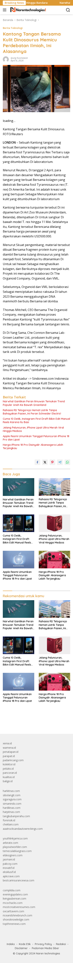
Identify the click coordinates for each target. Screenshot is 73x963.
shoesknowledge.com (16, 919)
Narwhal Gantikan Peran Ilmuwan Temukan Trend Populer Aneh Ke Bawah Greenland (34, 403)
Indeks (11, 944)
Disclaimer (21, 948)
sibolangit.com (11, 795)
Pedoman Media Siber (45, 948)
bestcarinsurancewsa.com (18, 880)
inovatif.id (8, 868)
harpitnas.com (11, 812)
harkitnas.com (11, 791)
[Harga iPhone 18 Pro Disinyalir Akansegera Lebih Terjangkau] (54, 559)
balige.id (8, 781)
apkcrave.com (11, 876)
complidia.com (11, 890)
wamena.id (9, 747)
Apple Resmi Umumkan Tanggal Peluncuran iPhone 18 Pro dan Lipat (36, 438)
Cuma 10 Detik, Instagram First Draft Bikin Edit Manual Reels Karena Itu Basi (36, 420)
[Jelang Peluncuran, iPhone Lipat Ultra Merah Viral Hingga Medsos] (54, 523)
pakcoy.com (10, 863)
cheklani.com (11, 824)
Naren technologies (48, 953)
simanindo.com (12, 803)
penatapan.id (10, 752)
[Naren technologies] (28, 10)
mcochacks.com (12, 903)
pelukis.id (8, 768)
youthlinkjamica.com (15, 838)
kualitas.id (9, 777)
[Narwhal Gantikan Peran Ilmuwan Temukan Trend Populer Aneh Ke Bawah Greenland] (18, 487)
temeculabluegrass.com (17, 851)
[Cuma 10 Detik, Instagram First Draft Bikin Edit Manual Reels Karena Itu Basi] (18, 523)
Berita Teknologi (13, 28)
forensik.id (9, 820)
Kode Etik (25, 944)
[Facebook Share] (37, 462)
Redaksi (61, 944)
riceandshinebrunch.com (17, 915)
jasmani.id (9, 859)
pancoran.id (10, 772)
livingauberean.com (14, 898)
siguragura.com (12, 799)
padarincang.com (13, 760)
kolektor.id (9, 764)
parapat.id (9, 756)
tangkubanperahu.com (16, 816)
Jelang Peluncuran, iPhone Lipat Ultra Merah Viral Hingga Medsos (33, 429)
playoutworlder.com (15, 847)
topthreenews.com (14, 924)
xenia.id (7, 743)
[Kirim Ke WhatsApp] (67, 462)
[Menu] (5, 10)
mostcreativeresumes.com (19, 907)
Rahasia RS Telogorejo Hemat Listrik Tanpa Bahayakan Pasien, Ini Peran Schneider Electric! (32, 411)
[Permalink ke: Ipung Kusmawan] (6, 59)
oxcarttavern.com (13, 911)
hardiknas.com (11, 807)
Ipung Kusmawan (19, 58)
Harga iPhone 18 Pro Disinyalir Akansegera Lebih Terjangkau (33, 446)
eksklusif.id (9, 872)
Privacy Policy (43, 944)
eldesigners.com (12, 855)
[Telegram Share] (60, 462)
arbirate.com (10, 842)
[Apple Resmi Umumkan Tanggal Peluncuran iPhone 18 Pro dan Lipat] (18, 559)
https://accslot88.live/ (15, 722)
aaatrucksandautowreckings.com (23, 828)
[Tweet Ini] (45, 462)
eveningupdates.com (15, 894)
